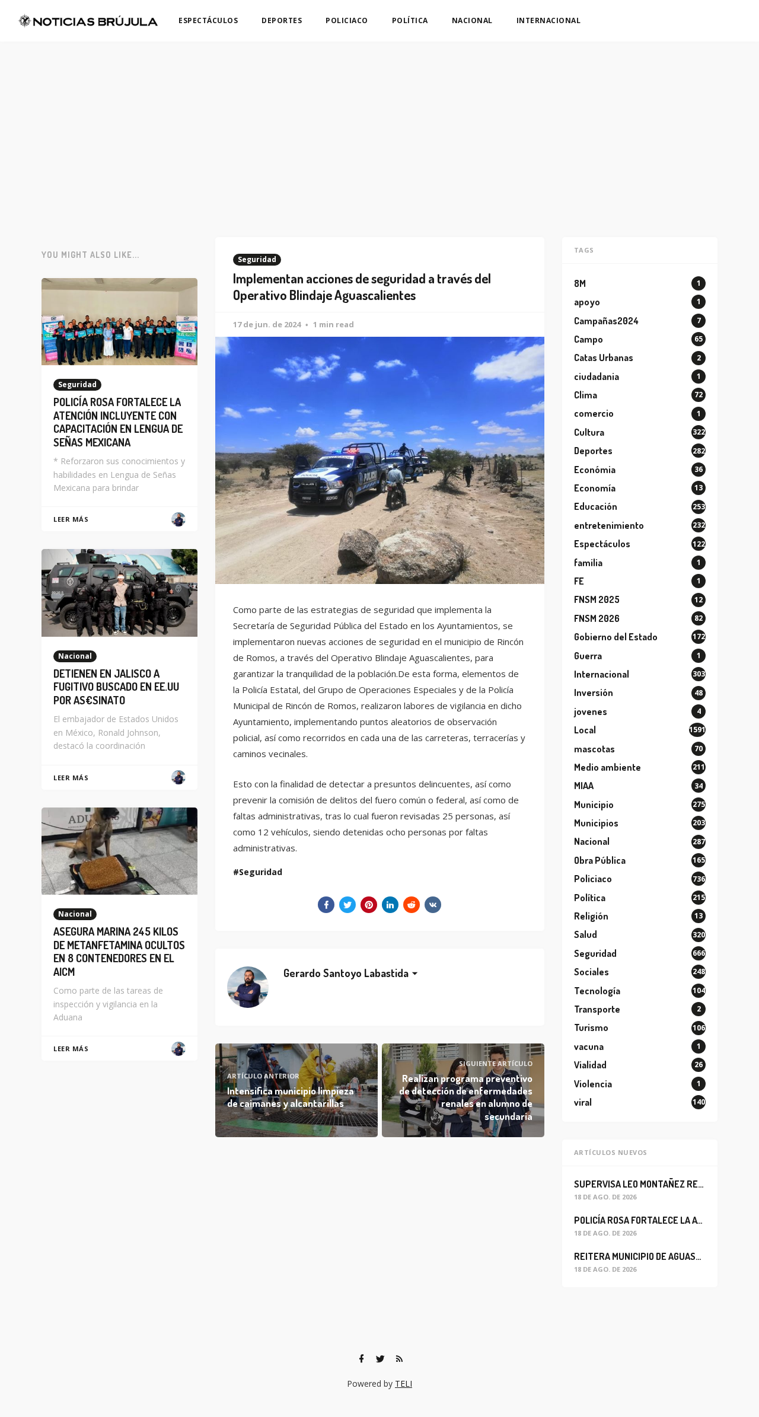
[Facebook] (361, 1359)
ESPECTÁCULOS (208, 20)
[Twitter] (380, 1359)
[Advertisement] (379, 130)
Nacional (75, 656)
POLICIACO (347, 20)
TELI (403, 1383)
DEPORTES (281, 20)
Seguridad (257, 259)
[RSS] (399, 1359)
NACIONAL (472, 20)
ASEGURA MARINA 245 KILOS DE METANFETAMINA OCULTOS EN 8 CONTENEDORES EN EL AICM (119, 951)
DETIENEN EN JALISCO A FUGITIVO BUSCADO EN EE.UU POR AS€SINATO (116, 687)
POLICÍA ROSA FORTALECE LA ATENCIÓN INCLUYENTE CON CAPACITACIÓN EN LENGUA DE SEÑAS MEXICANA (118, 422)
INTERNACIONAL (548, 20)
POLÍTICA (410, 20)
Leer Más (70, 519)
